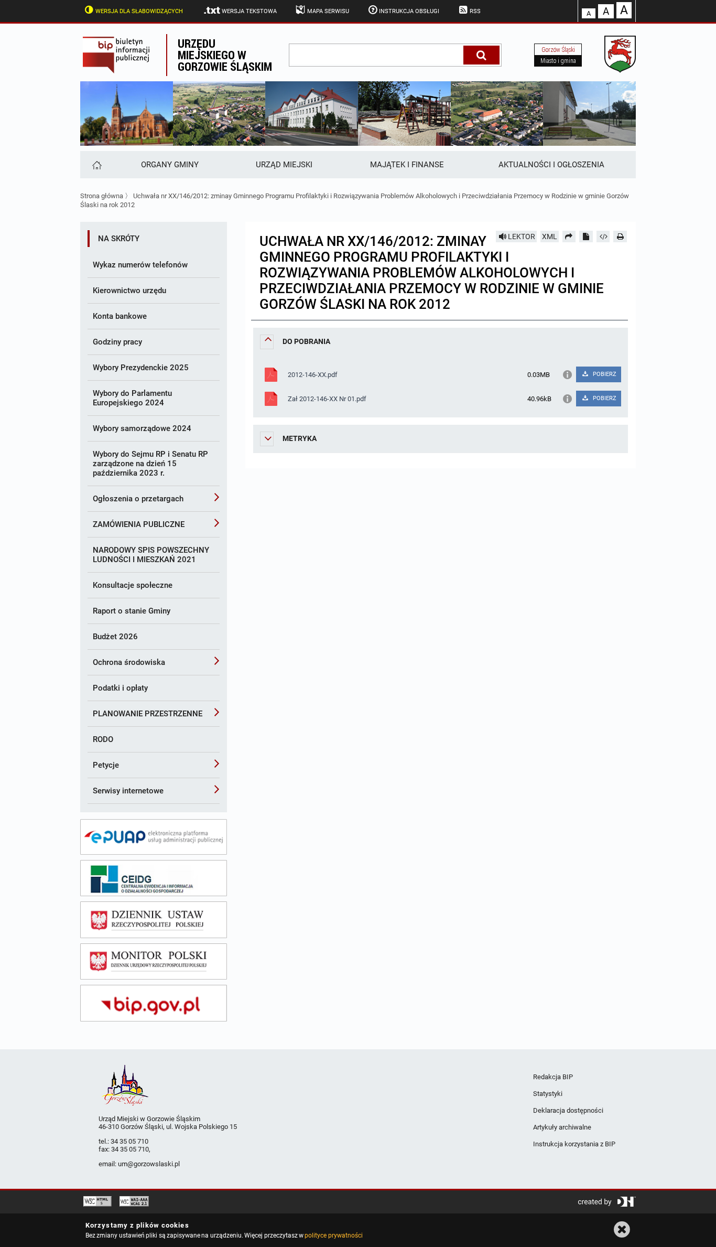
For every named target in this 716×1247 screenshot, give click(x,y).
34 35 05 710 (129, 1141)
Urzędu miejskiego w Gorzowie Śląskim (225, 55)
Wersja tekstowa (249, 11)
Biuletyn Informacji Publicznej (123, 55)
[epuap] (153, 837)
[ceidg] (153, 878)
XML (549, 236)
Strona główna (101, 196)
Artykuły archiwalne (562, 1127)
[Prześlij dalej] (569, 236)
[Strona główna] (96, 164)
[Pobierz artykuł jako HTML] (603, 236)
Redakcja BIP (553, 1077)
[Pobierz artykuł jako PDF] (586, 236)
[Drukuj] (620, 236)
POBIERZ (603, 374)
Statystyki (547, 1094)
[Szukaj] (481, 55)
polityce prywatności (333, 1235)
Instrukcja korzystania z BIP (574, 1144)
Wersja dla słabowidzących (139, 11)
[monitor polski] (153, 961)
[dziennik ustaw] (153, 919)
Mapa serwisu (328, 11)
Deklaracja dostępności (568, 1110)
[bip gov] (153, 1003)
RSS (475, 11)
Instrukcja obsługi (409, 11)
